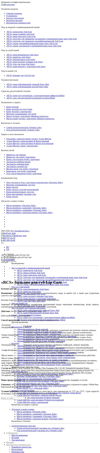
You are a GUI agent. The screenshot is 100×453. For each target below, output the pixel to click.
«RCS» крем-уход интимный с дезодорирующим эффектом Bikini (35, 95)
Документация (17, 440)
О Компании (12, 433)
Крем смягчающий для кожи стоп (21, 194)
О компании (11, 16)
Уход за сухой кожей (20, 287)
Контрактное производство (18, 23)
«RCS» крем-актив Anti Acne (19, 32)
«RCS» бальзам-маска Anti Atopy (20, 59)
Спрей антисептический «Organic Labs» (24, 127)
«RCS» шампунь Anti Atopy (18, 57)
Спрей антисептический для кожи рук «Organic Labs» (40, 428)
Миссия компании (19, 435)
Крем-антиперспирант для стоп (20, 192)
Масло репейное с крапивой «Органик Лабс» (26, 208)
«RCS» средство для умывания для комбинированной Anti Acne (34, 41)
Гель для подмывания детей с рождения (24, 173)
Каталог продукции (15, 18)
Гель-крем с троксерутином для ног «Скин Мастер (28, 139)
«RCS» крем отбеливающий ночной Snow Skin (27, 87)
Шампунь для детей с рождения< (21, 157)
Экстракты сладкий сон (16, 166)
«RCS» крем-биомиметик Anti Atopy (22, 55)
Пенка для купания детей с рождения (22, 159)
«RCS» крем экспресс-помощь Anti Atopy (24, 62)
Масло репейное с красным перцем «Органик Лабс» (29, 212)
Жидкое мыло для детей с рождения (22, 169)
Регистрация (17, 449)
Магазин (10, 442)
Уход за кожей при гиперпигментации (28, 308)
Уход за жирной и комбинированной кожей (30, 268)
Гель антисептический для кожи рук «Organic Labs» (40, 430)
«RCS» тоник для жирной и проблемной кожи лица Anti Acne (33, 46)
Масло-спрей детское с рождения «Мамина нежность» (30, 119)
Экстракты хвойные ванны (18, 162)
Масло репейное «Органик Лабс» (21, 205)
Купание (15, 343)
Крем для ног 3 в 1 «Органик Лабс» (32, 388)
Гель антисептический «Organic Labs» (23, 130)
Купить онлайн (8, 260)
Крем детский (12, 107)
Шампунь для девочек (16, 155)
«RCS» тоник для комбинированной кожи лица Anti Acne (32, 43)
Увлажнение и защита (21, 327)
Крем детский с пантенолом (18, 111)
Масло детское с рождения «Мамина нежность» (27, 116)
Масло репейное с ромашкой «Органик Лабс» (26, 210)
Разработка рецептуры (21, 447)
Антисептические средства (23, 426)
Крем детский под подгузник (19, 109)
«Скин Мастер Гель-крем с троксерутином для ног (39, 395)
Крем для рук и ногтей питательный (22, 189)
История (15, 438)
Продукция (11, 261)
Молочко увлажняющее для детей (21, 114)
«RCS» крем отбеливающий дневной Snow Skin (27, 84)
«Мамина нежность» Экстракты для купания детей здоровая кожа (46, 357)
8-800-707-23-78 (8, 238)
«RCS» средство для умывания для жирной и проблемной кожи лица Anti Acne (41, 39)
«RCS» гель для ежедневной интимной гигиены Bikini (30, 98)
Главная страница (14, 13)
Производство (17, 452)
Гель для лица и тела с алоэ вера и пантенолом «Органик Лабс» (34, 182)
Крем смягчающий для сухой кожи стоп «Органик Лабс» (42, 386)
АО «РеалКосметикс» (20, 231)
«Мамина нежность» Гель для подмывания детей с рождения (44, 364)
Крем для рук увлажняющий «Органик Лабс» (37, 379)
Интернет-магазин (14, 20)
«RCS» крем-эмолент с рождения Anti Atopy (26, 66)
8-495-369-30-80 (8, 240)
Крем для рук (12, 187)
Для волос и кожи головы (22, 409)
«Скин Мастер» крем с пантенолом (22, 146)
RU (7, 247)
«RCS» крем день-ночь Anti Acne (21, 36)
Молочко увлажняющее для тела (20, 185)
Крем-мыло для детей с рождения (21, 171)
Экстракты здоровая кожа (17, 164)
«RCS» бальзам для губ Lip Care (20, 75)
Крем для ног (12, 196)
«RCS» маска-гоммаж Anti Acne (20, 34)
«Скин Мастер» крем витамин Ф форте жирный (27, 141)
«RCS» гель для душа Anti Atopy (20, 64)
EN (7, 249)
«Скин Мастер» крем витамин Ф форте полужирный (29, 143)
